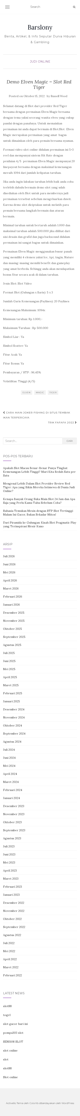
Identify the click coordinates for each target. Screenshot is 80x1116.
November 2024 (14, 717)
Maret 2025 (11, 685)
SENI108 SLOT (13, 1041)
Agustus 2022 (12, 935)
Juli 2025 (9, 653)
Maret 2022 (10, 967)
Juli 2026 (9, 556)
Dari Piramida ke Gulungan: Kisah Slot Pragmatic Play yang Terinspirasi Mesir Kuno (39, 524)
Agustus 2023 (12, 838)
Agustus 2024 (12, 741)
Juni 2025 (9, 661)
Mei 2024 (9, 766)
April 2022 (10, 959)
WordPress (68, 1103)
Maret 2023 (10, 878)
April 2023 (10, 870)
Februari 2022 (12, 975)
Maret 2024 (11, 782)
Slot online (10, 1077)
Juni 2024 (9, 758)
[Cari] (74, 7)
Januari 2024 (11, 798)
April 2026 (10, 580)
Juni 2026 (9, 564)
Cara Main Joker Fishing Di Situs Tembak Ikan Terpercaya (36, 415)
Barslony (40, 27)
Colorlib (34, 1103)
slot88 (7, 1006)
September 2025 (14, 637)
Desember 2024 (13, 709)
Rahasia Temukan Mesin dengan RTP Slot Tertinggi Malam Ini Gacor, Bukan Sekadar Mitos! (38, 512)
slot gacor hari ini (15, 1024)
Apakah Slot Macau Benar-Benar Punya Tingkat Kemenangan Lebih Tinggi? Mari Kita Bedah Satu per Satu (39, 471)
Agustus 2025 (12, 645)
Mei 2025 (9, 669)
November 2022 (13, 911)
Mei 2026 (9, 572)
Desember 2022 (13, 903)
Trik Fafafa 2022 (61, 422)
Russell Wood (59, 96)
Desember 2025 (13, 613)
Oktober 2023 (12, 822)
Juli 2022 (9, 943)
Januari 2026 (11, 604)
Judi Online (40, 61)
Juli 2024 (9, 750)
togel (6, 1015)
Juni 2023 (9, 854)
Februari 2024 (12, 790)
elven (27, 392)
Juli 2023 (9, 846)
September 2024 (14, 733)
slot (5, 1059)
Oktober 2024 (12, 725)
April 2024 (10, 774)
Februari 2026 (12, 596)
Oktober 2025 (12, 629)
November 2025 (14, 621)
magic (40, 392)
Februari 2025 (12, 693)
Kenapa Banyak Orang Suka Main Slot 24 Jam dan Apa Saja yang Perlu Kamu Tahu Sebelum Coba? (39, 501)
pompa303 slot (13, 1033)
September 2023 (14, 830)
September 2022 (14, 927)
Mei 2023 (9, 862)
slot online (10, 1050)
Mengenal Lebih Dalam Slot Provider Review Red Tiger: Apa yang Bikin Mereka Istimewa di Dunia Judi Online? (39, 487)
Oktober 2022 (12, 919)
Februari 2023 (12, 887)
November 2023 (13, 814)
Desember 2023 (13, 806)
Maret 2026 (11, 588)
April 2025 (10, 677)
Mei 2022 (9, 951)
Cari (69, 440)
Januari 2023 (11, 895)
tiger (53, 392)
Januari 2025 (11, 701)
